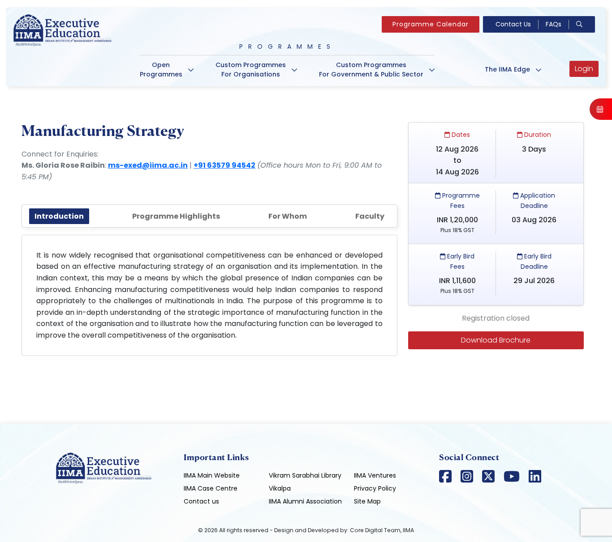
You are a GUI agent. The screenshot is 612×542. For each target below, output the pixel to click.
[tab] (59, 216)
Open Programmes (161, 69)
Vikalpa (280, 488)
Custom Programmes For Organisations (250, 69)
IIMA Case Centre (210, 488)
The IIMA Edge (507, 69)
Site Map (367, 501)
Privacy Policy (375, 488)
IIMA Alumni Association (305, 501)
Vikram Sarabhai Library (305, 475)
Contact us (201, 501)
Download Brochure (495, 340)
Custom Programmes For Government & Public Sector (371, 69)
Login (584, 69)
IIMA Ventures (375, 475)
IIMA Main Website (212, 475)
